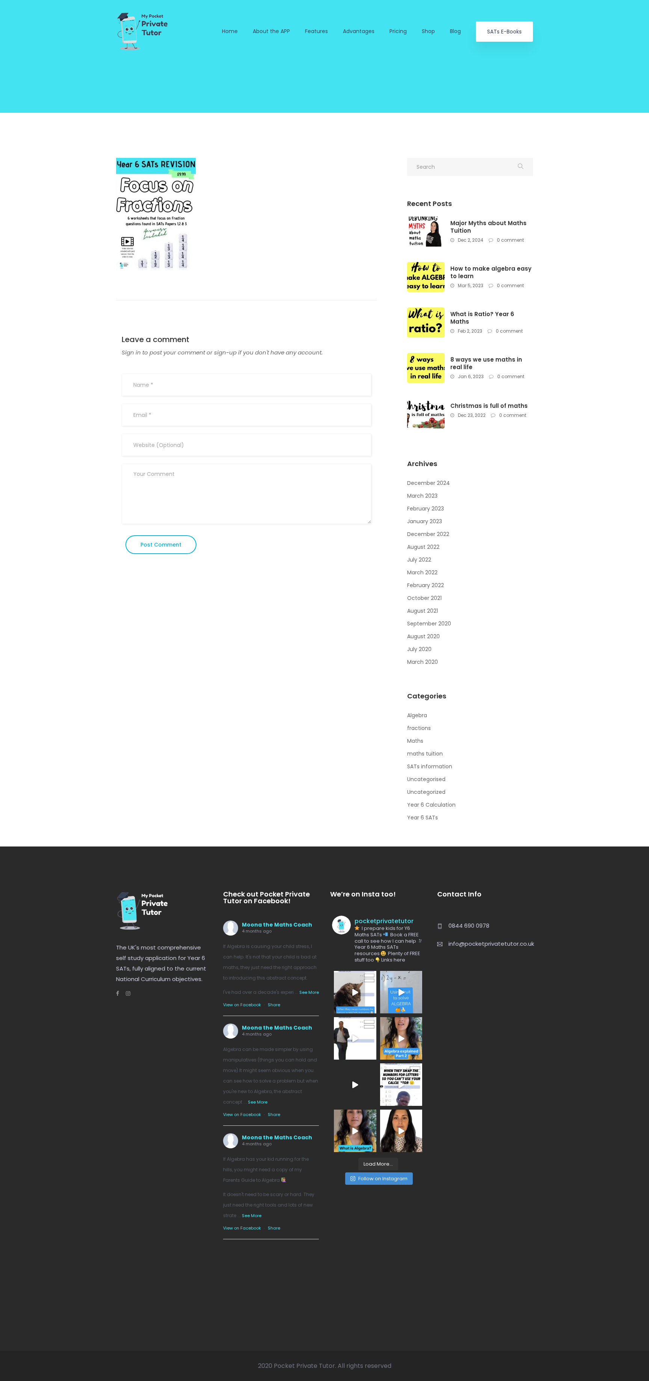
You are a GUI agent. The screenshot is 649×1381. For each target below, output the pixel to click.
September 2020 (429, 623)
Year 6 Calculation (431, 805)
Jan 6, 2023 (470, 376)
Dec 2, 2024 (470, 240)
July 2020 (419, 649)
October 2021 (424, 598)
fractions (419, 728)
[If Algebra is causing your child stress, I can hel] (355, 992)
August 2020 (423, 636)
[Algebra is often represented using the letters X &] (401, 1038)
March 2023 (422, 496)
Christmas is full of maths (489, 406)
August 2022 (423, 547)
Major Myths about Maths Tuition (488, 227)
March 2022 (422, 572)
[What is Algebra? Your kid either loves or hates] (355, 1131)
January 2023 (424, 521)
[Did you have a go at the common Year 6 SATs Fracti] (401, 1131)
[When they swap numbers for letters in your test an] (401, 1084)
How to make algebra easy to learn (490, 272)
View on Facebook (242, 1005)
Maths (415, 741)
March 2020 (422, 662)
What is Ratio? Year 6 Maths (482, 318)
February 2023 (425, 508)
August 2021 (422, 611)
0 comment (510, 240)
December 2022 (428, 534)
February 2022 (425, 585)
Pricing (398, 31)
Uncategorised (426, 779)
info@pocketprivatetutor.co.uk (491, 944)
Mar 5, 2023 (470, 285)
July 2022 (419, 559)
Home (230, 31)
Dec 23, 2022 (471, 415)
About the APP (271, 31)
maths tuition (425, 753)
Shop (428, 31)
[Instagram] (124, 993)
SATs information (429, 766)
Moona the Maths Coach (277, 924)
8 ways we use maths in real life (486, 363)
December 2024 (428, 483)
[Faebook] (117, 993)
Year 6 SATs (422, 817)
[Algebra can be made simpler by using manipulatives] (401, 992)
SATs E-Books (504, 31)
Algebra (417, 715)
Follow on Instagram (383, 1178)
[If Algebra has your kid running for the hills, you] (355, 1038)
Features (316, 31)
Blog (455, 31)
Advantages (358, 31)
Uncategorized (426, 792)
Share (274, 1005)
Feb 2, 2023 (469, 331)
